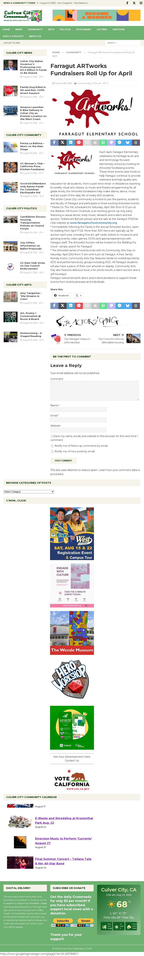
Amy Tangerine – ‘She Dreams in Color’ (31, 296)
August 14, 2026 (30, 196)
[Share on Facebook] (54, 143)
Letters (102, 29)
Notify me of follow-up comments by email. (81, 445)
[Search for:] (122, 42)
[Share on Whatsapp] (103, 143)
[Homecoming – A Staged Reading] (11, 337)
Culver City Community (23, 135)
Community (35, 29)
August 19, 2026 (30, 123)
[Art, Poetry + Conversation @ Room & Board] (11, 317)
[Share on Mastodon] (111, 143)
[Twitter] (134, 3)
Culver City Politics (21, 208)
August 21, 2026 (30, 76)
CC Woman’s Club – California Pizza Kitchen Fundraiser (32, 166)
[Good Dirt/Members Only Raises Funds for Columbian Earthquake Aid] (11, 187)
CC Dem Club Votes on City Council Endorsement (32, 265)
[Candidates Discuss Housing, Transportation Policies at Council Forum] (11, 220)
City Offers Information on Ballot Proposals (31, 245)
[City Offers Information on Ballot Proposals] (11, 246)
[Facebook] (127, 3)
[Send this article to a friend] (87, 143)
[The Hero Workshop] (72, 700)
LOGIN (88, 948)
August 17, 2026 (30, 173)
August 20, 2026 (30, 232)
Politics (65, 29)
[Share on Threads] (136, 143)
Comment (56, 378)
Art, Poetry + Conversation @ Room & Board (30, 316)
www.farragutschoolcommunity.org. (93, 222)
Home (6, 29)
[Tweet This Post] (62, 143)
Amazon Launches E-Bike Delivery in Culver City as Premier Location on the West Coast (33, 113)
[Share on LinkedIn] (71, 143)
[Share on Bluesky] (128, 143)
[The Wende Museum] (72, 652)
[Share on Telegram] (120, 143)
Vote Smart (83, 29)
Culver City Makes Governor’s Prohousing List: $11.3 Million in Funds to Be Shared (33, 67)
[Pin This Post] (79, 143)
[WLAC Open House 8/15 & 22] (72, 558)
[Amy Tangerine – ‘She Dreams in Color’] (11, 297)
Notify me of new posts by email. (75, 451)
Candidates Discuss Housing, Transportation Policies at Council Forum (33, 222)
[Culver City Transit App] (72, 747)
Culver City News (19, 52)
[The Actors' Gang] (95, 325)
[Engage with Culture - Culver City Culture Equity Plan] (72, 605)
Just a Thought (13, 36)
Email (54, 415)
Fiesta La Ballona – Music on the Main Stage (32, 146)
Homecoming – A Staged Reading (31, 334)
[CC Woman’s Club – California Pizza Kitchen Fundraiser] (11, 167)
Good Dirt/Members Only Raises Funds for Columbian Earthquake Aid (33, 188)
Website (55, 425)
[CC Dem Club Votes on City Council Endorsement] (11, 266)
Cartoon (119, 29)
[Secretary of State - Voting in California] (72, 788)
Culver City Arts (19, 284)
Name (54, 405)
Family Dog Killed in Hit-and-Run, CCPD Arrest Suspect (33, 90)
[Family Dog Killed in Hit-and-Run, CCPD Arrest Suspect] (11, 91)
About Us (35, 36)
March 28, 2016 (63, 83)
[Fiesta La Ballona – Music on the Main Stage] (11, 147)
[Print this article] (95, 143)
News (18, 29)
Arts (51, 29)
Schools (96, 83)
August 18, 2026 (30, 252)
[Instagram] (141, 3)
